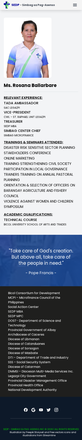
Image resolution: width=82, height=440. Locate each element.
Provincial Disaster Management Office (37, 380)
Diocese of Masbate (23, 353)
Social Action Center (23, 307)
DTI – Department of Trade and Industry (38, 357)
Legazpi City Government (27, 376)
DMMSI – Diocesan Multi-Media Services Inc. (40, 371)
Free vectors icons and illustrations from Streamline (49, 434)
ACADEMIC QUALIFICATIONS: (28, 214)
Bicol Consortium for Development (34, 293)
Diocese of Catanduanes (26, 344)
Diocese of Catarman (24, 367)
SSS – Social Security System (29, 362)
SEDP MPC (15, 316)
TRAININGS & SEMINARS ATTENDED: (33, 142)
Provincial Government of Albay (32, 330)
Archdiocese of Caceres (26, 334)
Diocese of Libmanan (23, 339)
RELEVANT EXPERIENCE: (23, 97)
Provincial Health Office (25, 385)
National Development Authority (32, 390)
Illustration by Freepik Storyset (27, 432)
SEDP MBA (15, 311)
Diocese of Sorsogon (23, 348)
